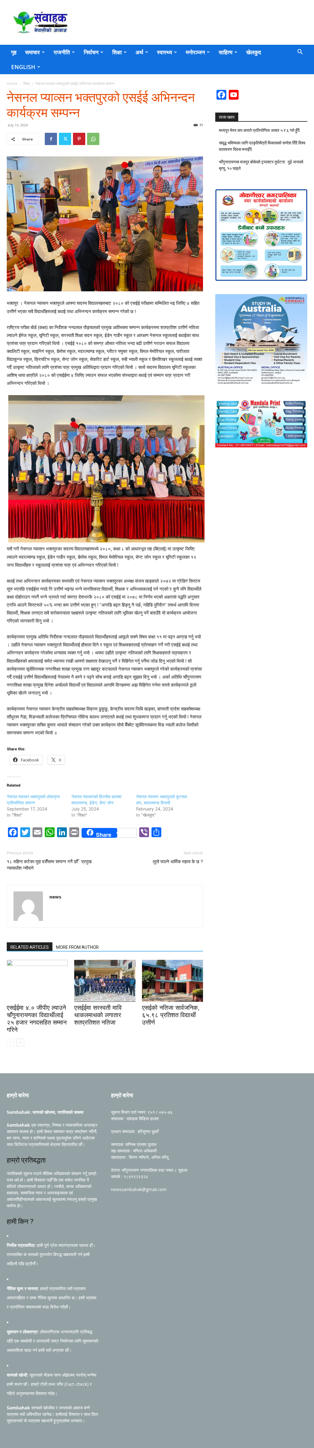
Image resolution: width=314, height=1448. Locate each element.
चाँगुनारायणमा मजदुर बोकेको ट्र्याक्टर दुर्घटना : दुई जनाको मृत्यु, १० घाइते (261, 165)
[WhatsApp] (93, 139)
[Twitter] (65, 139)
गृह (14, 52)
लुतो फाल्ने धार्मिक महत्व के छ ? (178, 861)
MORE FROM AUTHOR (77, 947)
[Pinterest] (79, 139)
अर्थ (139, 52)
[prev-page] (10, 1042)
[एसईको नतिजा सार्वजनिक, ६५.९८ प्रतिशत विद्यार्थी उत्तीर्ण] (172, 981)
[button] (300, 53)
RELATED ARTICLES (29, 947)
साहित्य (225, 52)
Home (12, 83)
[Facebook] (51, 139)
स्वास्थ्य (164, 52)
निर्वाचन (91, 52)
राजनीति (62, 52)
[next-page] (20, 1042)
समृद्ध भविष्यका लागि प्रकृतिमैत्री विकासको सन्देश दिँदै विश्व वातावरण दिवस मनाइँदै (262, 146)
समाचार (32, 52)
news (55, 897)
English (23, 67)
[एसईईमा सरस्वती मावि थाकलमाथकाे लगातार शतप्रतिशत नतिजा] (104, 981)
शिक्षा (117, 52)
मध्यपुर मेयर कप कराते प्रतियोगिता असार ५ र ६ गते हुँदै (259, 130)
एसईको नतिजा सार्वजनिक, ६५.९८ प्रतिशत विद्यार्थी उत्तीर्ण (171, 1015)
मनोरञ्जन (195, 52)
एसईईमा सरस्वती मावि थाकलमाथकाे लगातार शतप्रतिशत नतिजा (98, 1015)
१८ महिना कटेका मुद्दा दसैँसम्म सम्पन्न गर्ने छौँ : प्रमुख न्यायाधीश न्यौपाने (49, 865)
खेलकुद (253, 52)
